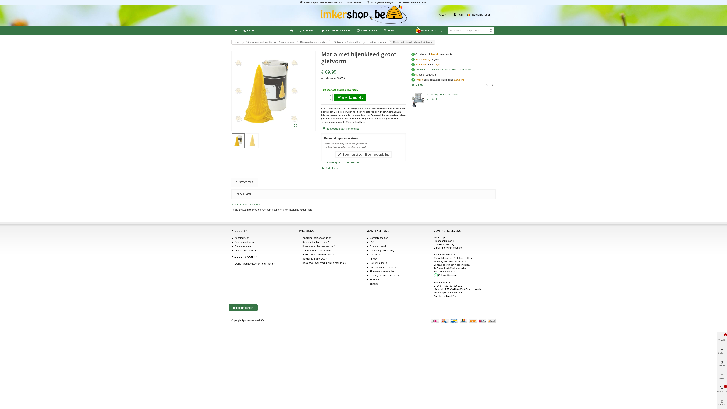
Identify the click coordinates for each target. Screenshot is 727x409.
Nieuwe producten (244, 242)
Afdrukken (332, 168)
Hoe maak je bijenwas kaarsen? (318, 246)
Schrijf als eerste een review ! (246, 204)
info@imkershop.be (452, 248)
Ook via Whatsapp (447, 275)
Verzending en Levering (382, 250)
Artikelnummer (328, 78)
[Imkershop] (364, 14)
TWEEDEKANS (369, 30)
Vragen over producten (246, 250)
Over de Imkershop (379, 246)
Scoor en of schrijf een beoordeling (365, 154)
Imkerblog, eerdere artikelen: (317, 238)
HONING (392, 30)
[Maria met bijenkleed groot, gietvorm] (295, 126)
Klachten (374, 279)
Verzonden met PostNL (415, 2)
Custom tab (244, 182)
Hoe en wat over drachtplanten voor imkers (324, 263)
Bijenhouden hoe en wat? (315, 242)
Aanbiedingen (242, 238)
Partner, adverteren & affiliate (384, 275)
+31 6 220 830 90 (447, 271)
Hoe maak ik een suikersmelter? (318, 254)
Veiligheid (375, 254)
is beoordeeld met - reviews (443, 69)
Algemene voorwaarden (382, 271)
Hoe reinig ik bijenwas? (314, 259)
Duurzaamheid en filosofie (383, 267)
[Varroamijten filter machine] (418, 100)
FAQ (372, 242)
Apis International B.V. (445, 296)
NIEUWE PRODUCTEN (338, 30)
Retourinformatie (378, 263)
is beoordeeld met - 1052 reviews (332, 2)
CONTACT (309, 30)
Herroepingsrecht (243, 307)
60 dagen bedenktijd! (382, 2)
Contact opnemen (379, 238)
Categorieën (246, 30)
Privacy (373, 259)
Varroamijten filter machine (443, 94)
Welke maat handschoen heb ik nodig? (255, 263)
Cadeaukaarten (243, 246)
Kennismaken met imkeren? (316, 250)
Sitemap (374, 284)
